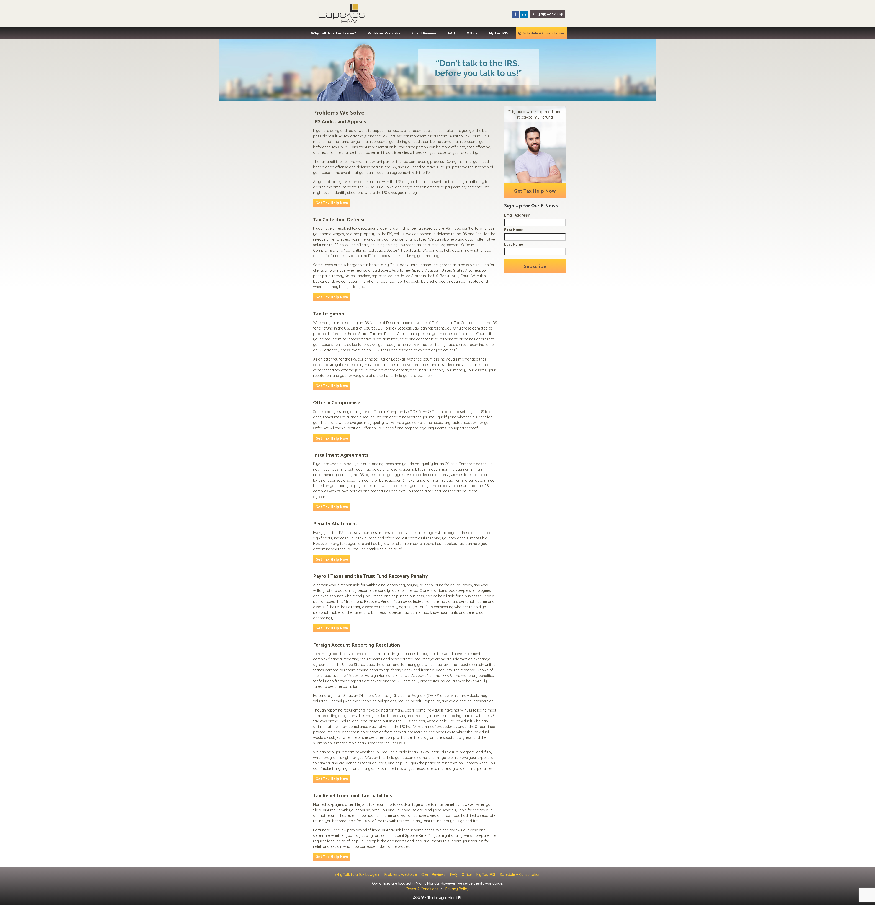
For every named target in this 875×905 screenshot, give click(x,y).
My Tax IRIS (498, 33)
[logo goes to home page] (341, 13)
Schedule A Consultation (543, 33)
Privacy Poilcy (457, 889)
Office (472, 33)
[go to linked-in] (524, 14)
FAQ (451, 33)
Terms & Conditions (422, 889)
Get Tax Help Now (331, 202)
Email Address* (517, 215)
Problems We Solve (384, 33)
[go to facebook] (515, 14)
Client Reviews (424, 33)
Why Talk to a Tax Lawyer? (333, 33)
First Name (513, 229)
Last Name (513, 244)
